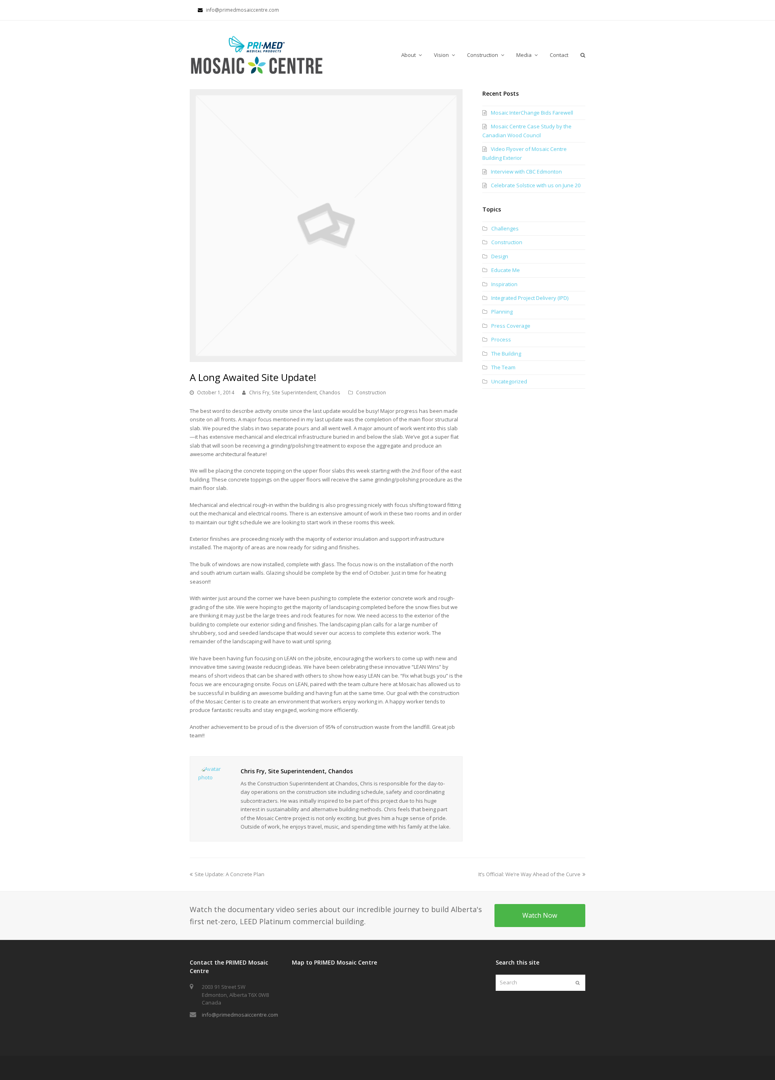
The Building (506, 353)
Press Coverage (510, 325)
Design (499, 256)
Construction (371, 392)
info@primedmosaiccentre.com (240, 1014)
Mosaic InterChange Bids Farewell (532, 112)
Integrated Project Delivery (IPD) (529, 297)
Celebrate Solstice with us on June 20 (535, 185)
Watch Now (539, 915)
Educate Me (505, 270)
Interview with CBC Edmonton (526, 171)
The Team (503, 367)
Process (501, 339)
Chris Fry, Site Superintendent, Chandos (294, 392)
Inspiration (504, 284)
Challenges (505, 228)
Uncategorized (509, 381)
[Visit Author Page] (213, 780)
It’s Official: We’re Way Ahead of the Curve (529, 874)
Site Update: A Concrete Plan (229, 874)
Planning (502, 311)
